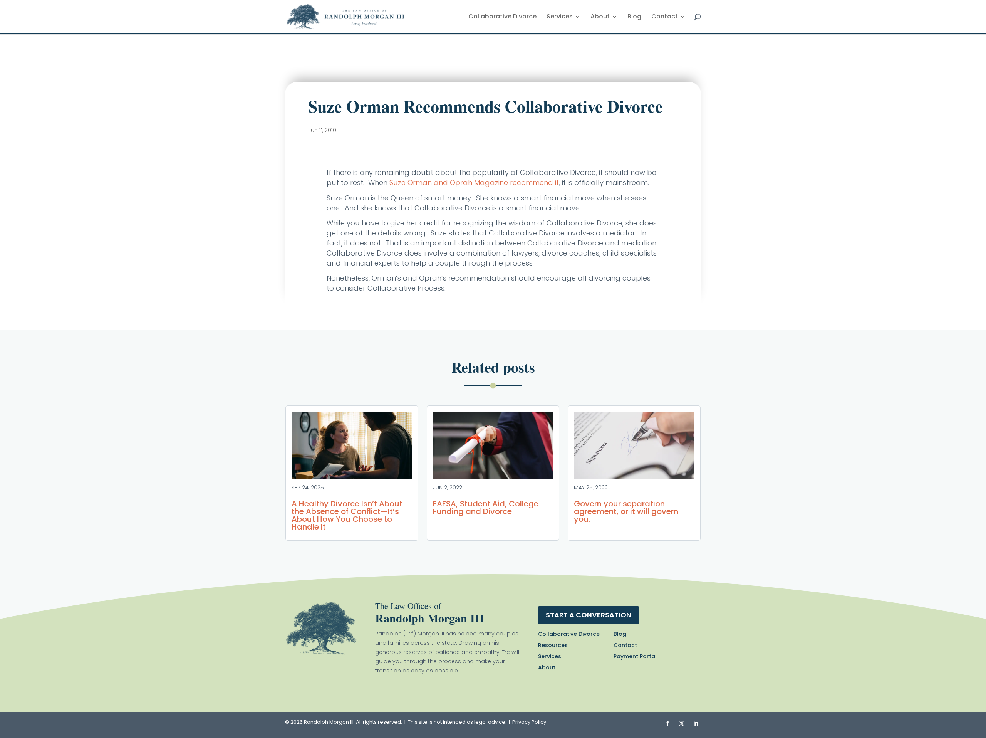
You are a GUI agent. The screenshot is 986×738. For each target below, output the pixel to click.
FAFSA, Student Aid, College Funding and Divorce (485, 507)
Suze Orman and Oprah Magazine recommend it (474, 182)
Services (560, 17)
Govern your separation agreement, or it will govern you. (626, 511)
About (600, 17)
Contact (664, 17)
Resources (553, 645)
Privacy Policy (529, 722)
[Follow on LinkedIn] (695, 723)
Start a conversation (588, 615)
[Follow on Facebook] (667, 723)
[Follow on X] (681, 723)
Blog (634, 17)
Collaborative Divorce (502, 17)
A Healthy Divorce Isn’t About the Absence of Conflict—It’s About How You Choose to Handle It (347, 515)
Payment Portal (635, 656)
